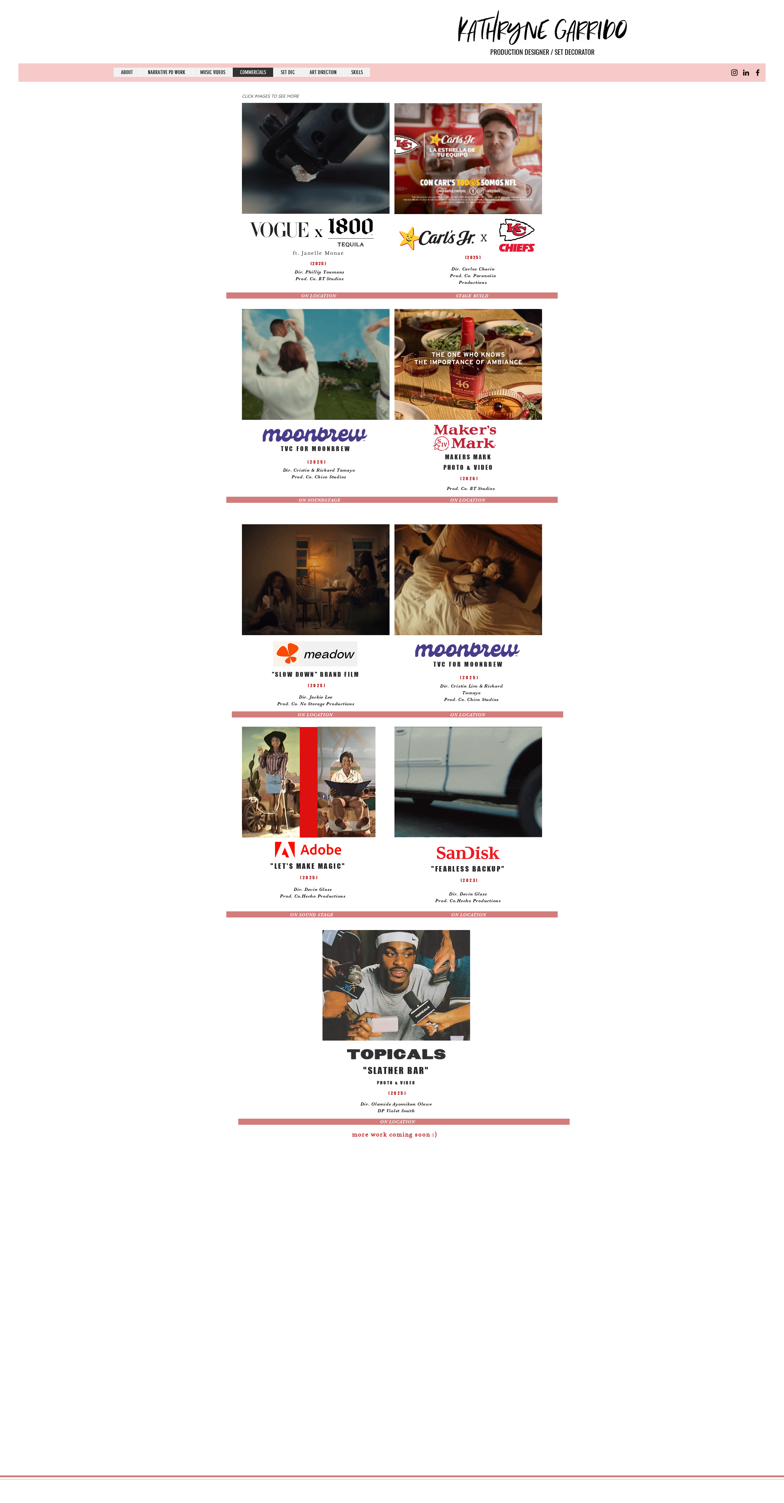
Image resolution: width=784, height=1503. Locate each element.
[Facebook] (757, 72)
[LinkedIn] (746, 72)
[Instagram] (734, 72)
